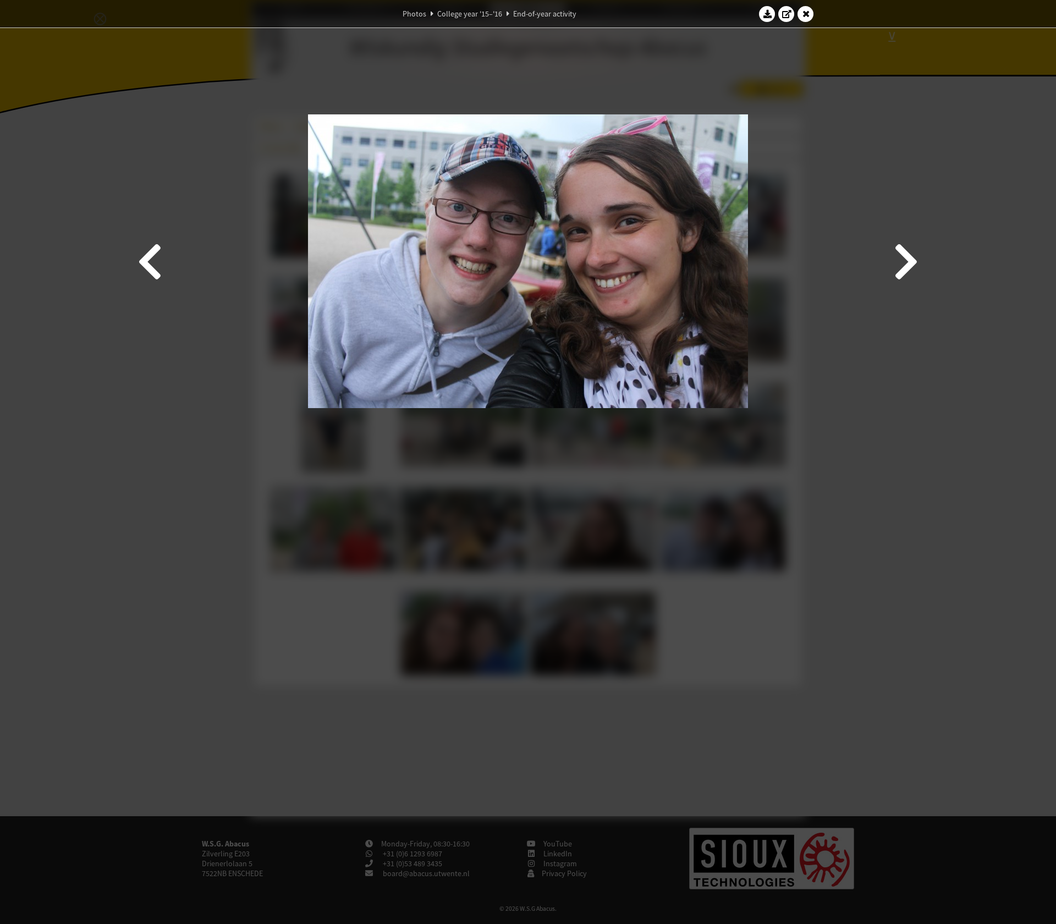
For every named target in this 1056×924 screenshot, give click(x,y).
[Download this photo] (767, 14)
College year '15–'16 (469, 14)
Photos (414, 14)
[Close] (806, 14)
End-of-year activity (544, 14)
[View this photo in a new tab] (786, 14)
